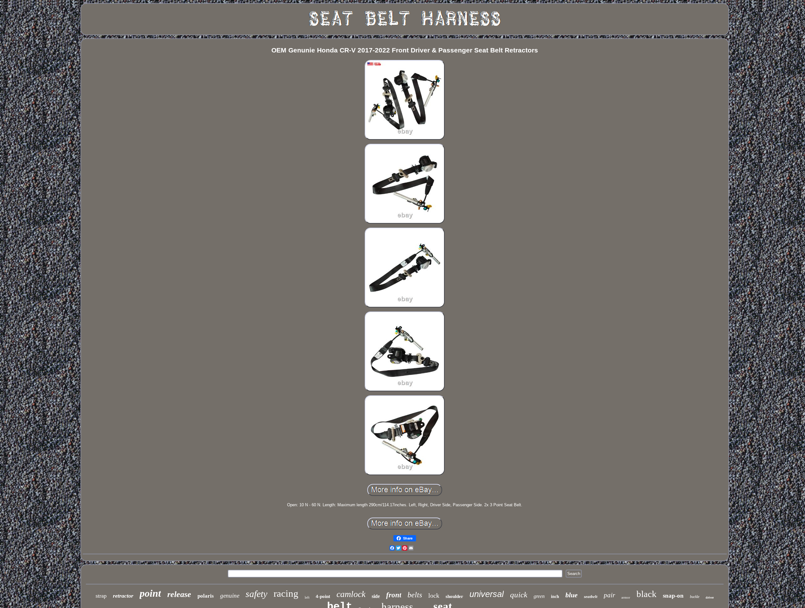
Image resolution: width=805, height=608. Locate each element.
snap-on (673, 595)
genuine (229, 595)
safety (256, 594)
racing (286, 593)
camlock (350, 594)
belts (415, 595)
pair (609, 595)
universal (486, 594)
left (307, 597)
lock (433, 595)
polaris (205, 596)
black (646, 594)
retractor (123, 596)
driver (710, 597)
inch (555, 596)
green (539, 596)
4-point (323, 596)
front (393, 595)
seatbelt (590, 596)
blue (571, 595)
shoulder (454, 596)
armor (625, 597)
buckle (694, 596)
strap (101, 596)
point (150, 593)
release (179, 594)
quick (518, 594)
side (376, 596)
